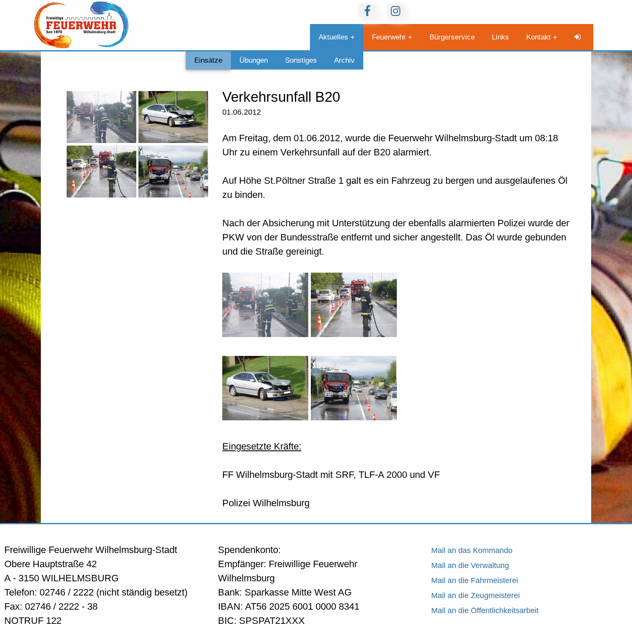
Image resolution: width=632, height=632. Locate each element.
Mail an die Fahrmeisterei (474, 580)
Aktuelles (333, 37)
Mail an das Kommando (471, 550)
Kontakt (538, 37)
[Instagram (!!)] (396, 10)
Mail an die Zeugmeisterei (475, 595)
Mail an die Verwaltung (470, 565)
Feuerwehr (389, 37)
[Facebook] (367, 10)
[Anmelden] (579, 37)
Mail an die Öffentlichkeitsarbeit (485, 610)
